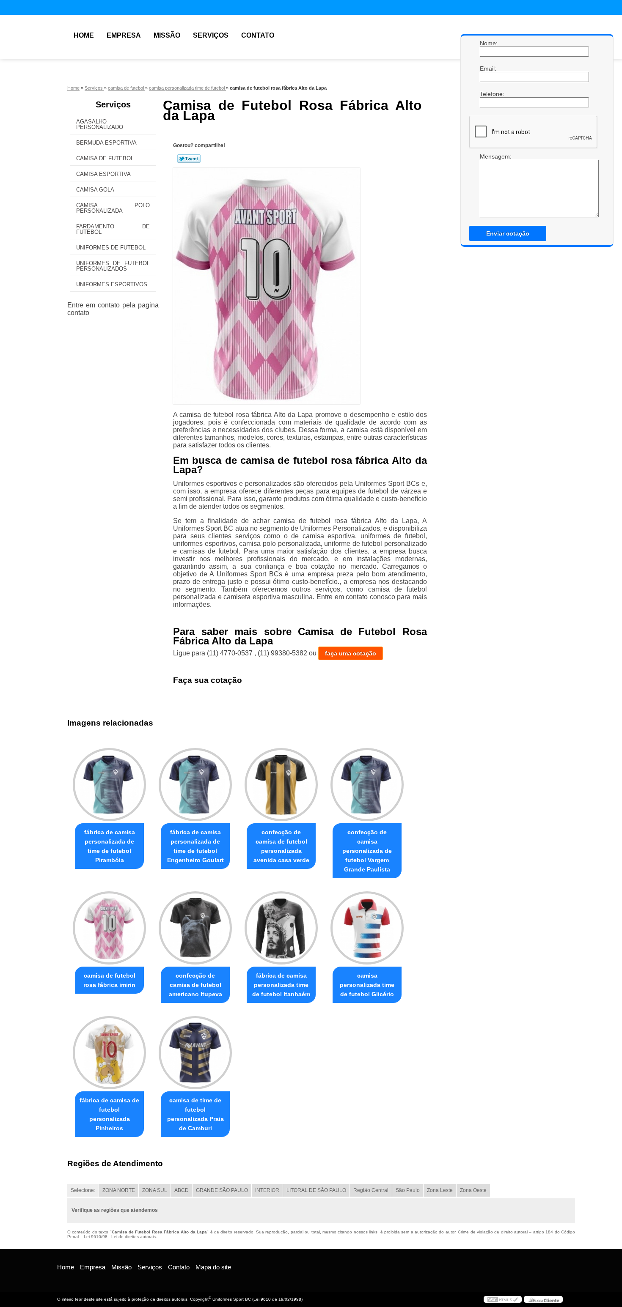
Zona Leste (440, 1190)
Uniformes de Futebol (111, 247)
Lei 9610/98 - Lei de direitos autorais (120, 1236)
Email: (488, 68)
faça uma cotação (350, 653)
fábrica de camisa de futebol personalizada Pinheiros (109, 1114)
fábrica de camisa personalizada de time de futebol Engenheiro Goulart (195, 846)
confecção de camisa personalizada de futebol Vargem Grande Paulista (367, 851)
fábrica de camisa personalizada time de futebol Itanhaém (281, 984)
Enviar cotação (507, 233)
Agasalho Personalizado (99, 124)
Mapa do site (213, 1267)
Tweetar (189, 158)
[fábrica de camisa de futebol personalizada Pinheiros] (109, 1052)
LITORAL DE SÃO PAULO (316, 1190)
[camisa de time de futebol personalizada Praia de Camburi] (195, 1052)
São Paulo (408, 1190)
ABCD (181, 1190)
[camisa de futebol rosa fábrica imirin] (109, 927)
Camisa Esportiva (103, 174)
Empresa (124, 35)
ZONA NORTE (118, 1190)
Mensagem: (488, 156)
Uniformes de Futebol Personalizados (113, 266)
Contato (257, 35)
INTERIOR (267, 1190)
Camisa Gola (95, 189)
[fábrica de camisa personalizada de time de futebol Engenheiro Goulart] (195, 784)
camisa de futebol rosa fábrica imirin (109, 980)
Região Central (370, 1190)
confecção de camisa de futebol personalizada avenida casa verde (281, 846)
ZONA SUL (154, 1190)
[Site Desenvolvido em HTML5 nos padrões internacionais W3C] (503, 1299)
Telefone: (488, 93)
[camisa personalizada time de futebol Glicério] (367, 927)
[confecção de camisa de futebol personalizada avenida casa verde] (281, 784)
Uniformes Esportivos (111, 284)
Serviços (210, 35)
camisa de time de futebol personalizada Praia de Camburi (195, 1114)
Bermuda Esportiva (106, 143)
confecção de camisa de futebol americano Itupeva (195, 984)
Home (84, 35)
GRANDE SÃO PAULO (222, 1190)
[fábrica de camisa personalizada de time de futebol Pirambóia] (109, 784)
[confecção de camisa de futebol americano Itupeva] (195, 927)
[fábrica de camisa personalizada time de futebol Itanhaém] (281, 927)
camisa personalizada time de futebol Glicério (367, 984)
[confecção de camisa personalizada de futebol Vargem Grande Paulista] (367, 784)
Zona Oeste (473, 1190)
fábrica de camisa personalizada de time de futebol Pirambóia (109, 846)
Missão (167, 35)
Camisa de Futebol (105, 158)
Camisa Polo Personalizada (113, 208)
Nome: (488, 43)
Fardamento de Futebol (113, 229)
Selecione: (83, 1190)
